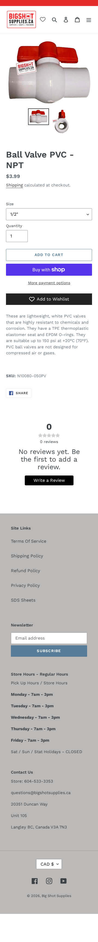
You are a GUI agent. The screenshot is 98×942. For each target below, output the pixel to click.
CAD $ (47, 864)
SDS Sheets (23, 600)
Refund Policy (25, 570)
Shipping (14, 185)
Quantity (14, 226)
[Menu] (88, 19)
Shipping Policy (27, 555)
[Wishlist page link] (42, 19)
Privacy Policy (25, 585)
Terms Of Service (28, 541)
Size (10, 204)
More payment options (49, 283)
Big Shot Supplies (56, 896)
